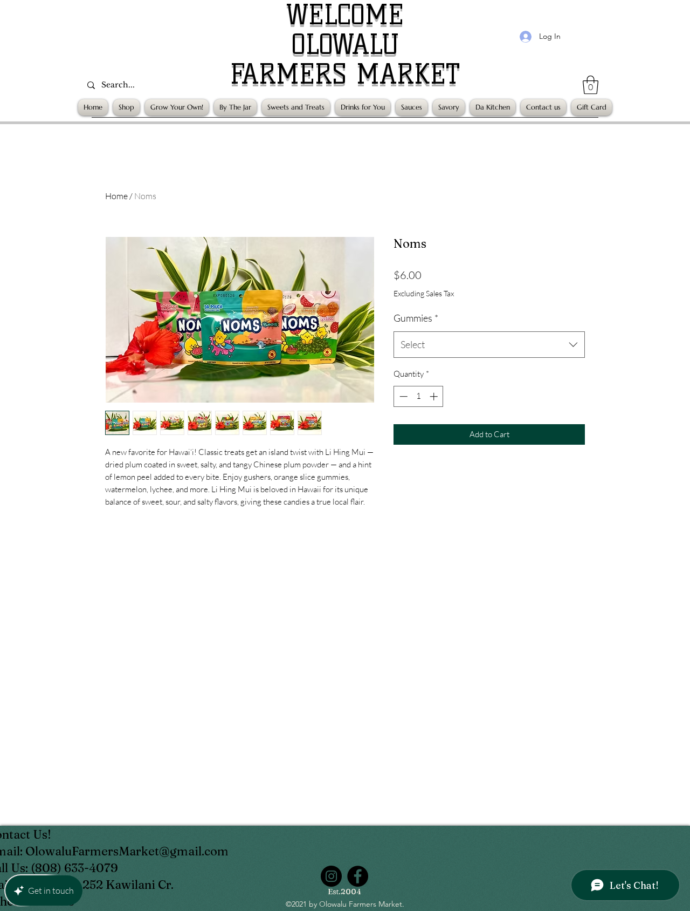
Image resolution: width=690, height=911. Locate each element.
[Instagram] (331, 876)
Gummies (416, 318)
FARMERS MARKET (345, 74)
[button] (590, 85)
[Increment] (434, 396)
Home (116, 196)
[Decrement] (402, 396)
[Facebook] (357, 876)
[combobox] (489, 344)
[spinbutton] (418, 396)
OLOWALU (345, 44)
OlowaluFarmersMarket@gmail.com (127, 851)
